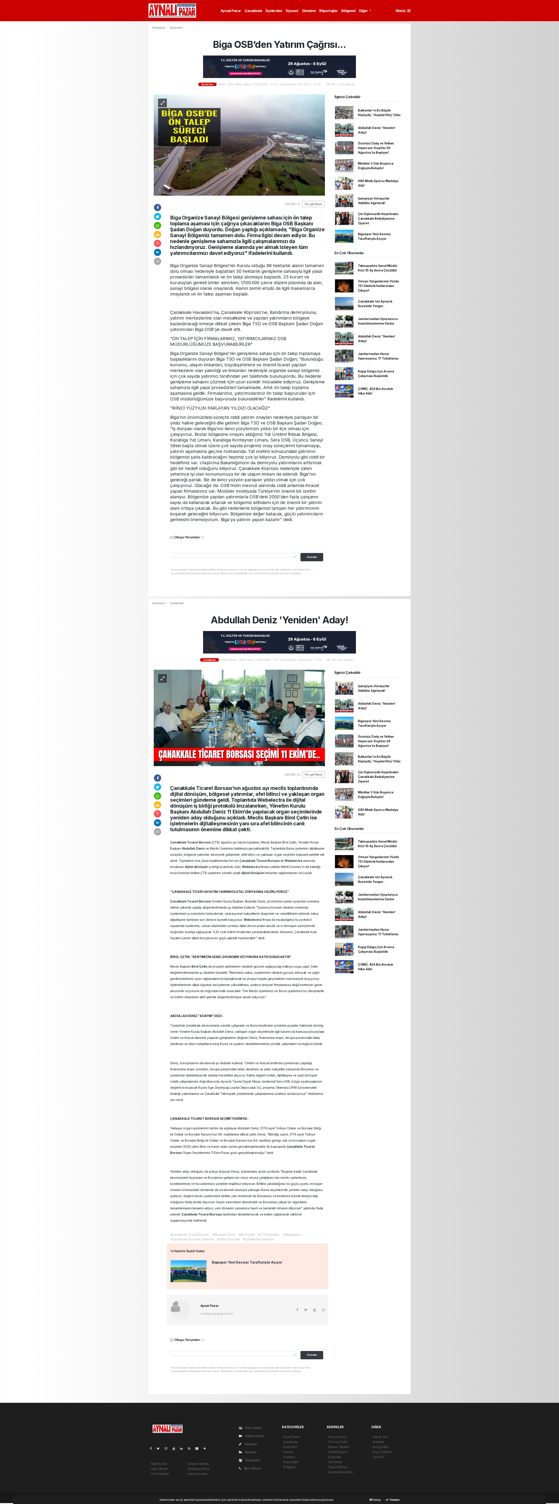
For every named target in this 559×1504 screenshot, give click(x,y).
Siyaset (292, 11)
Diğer (364, 11)
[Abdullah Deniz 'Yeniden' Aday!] (239, 717)
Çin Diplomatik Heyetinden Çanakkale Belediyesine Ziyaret (378, 218)
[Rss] (191, 1448)
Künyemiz (252, 1460)
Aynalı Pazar (231, 11)
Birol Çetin (200, 966)
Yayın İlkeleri (159, 1469)
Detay (376, 1499)
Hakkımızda (159, 1464)
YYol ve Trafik (337, 1442)
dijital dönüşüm (197, 867)
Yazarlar (250, 1444)
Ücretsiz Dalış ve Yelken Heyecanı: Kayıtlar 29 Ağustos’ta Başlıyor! (376, 147)
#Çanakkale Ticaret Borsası (190, 1234)
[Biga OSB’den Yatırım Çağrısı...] (239, 144)
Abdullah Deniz (193, 848)
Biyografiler (381, 1447)
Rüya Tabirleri (382, 1452)
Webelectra (294, 860)
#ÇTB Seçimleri (269, 1234)
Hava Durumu (337, 1437)
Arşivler (250, 1452)
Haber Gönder (197, 1474)
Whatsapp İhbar (198, 1469)
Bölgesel (348, 11)
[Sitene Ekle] (206, 1448)
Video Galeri (254, 1436)
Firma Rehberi (337, 1467)
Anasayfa (159, 27)
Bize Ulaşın (252, 1468)
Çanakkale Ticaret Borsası (190, 842)
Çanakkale (253, 11)
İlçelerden (274, 11)
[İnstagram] (168, 1448)
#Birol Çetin (247, 1234)
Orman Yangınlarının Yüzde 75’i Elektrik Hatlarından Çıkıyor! (378, 285)
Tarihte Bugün (338, 1452)
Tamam (394, 1499)
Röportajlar (328, 11)
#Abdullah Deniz (223, 1234)
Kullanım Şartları (198, 1464)
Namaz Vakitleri (338, 1447)
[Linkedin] (183, 1448)
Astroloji (378, 1457)
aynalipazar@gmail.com (216, 1313)
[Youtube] (176, 1448)
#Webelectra (292, 1234)
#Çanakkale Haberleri (258, 1239)
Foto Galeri (253, 1428)
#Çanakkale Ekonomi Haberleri (192, 1239)
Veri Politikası (160, 1474)
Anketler (378, 1442)
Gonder (312, 557)
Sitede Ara (380, 1437)
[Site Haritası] (198, 1448)
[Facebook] (152, 1448)
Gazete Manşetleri (341, 1472)
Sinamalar (334, 1457)
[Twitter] (160, 1448)
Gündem (309, 11)
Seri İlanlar (335, 1462)
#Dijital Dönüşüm (228, 1239)
